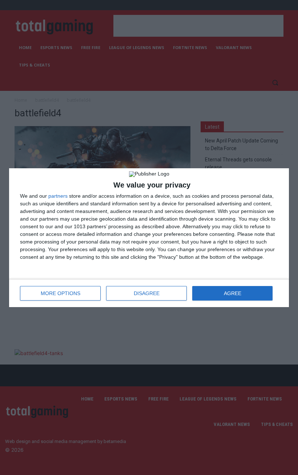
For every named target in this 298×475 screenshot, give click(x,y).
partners (58, 195)
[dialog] (149, 237)
